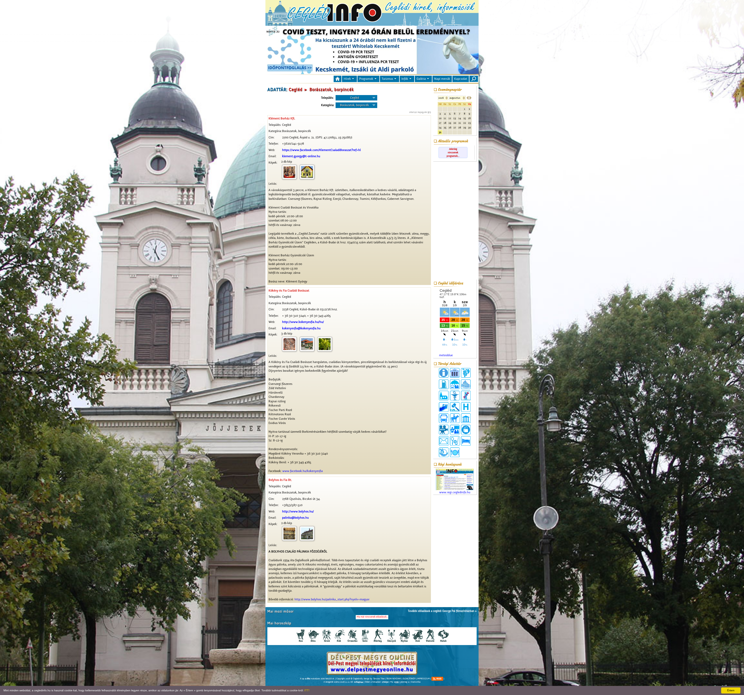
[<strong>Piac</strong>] (466, 429)
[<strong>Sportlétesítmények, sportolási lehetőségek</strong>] (455, 441)
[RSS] (437, 679)
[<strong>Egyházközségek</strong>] (444, 395)
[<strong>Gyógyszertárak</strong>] (455, 395)
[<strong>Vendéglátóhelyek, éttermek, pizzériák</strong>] (455, 452)
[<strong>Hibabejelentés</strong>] (466, 395)
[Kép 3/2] (307, 344)
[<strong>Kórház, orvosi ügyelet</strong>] (466, 407)
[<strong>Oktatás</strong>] (455, 429)
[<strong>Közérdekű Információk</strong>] (444, 373)
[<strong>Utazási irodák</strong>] (444, 452)
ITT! (306, 690)
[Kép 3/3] (324, 344)
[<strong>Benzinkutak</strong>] (444, 384)
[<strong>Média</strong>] (444, 429)
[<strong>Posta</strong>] (444, 441)
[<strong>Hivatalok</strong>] (444, 407)
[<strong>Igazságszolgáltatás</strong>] (455, 407)
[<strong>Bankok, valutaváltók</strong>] (455, 373)
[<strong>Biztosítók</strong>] (455, 384)
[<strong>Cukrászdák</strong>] (466, 384)
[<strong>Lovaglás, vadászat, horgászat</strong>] (455, 418)
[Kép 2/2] (307, 172)
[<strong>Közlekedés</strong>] (444, 418)
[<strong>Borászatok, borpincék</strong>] (466, 373)
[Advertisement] (455, 221)
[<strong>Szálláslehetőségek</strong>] (466, 441)
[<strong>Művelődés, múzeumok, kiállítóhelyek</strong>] (466, 418)
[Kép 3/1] (289, 344)
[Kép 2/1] (289, 172)
